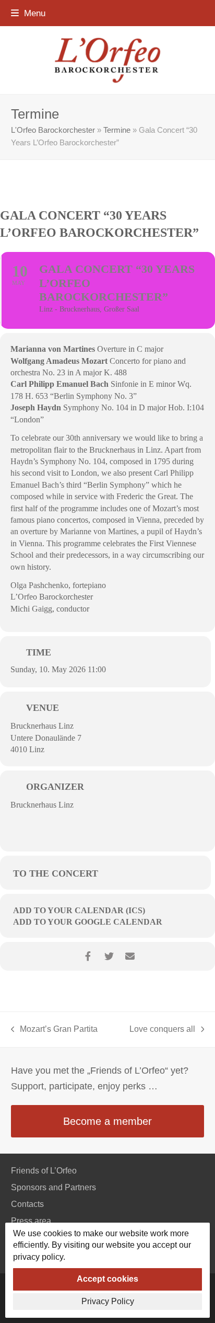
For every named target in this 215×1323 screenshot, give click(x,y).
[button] (28, 13)
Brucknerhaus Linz (42, 725)
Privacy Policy (107, 1301)
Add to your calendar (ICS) (79, 910)
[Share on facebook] (88, 956)
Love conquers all (162, 1030)
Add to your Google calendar (87, 921)
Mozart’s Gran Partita (54, 1030)
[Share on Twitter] (109, 956)
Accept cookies (107, 1278)
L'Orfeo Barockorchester (53, 130)
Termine (116, 130)
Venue (42, 708)
